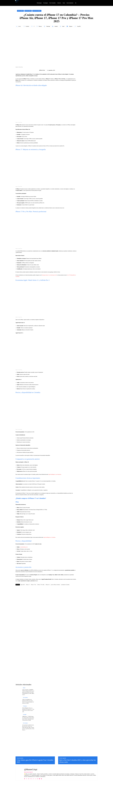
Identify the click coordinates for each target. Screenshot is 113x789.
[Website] (37, 778)
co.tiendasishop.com (23, 547)
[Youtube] (39, 778)
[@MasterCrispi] (38, 70)
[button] (76, 3)
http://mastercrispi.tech (28, 772)
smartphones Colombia (65, 584)
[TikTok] (33, 778)
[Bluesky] (41, 778)
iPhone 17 (28, 584)
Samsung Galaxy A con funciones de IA (49, 275)
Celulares (20, 10)
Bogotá (24, 687)
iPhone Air (48, 584)
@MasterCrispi (42, 70)
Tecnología (24, 714)
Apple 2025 (23, 584)
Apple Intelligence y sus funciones (54, 474)
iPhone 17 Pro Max (40, 584)
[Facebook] (26, 778)
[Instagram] (28, 778)
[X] (35, 778)
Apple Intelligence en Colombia (49, 537)
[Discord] (24, 778)
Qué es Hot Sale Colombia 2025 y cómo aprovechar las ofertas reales (77, 761)
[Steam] (31, 778)
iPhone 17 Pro (33, 584)
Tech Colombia (37, 10)
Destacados (28, 10)
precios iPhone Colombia (55, 584)
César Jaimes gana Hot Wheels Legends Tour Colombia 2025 (35, 761)
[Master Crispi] (18, 3)
